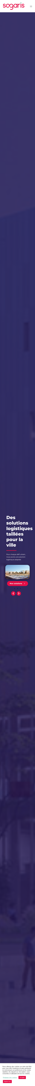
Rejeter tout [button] (7, 1081)
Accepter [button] (22, 1077)
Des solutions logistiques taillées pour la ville (19, 531)
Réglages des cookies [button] (10, 1077)
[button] (13, 593)
